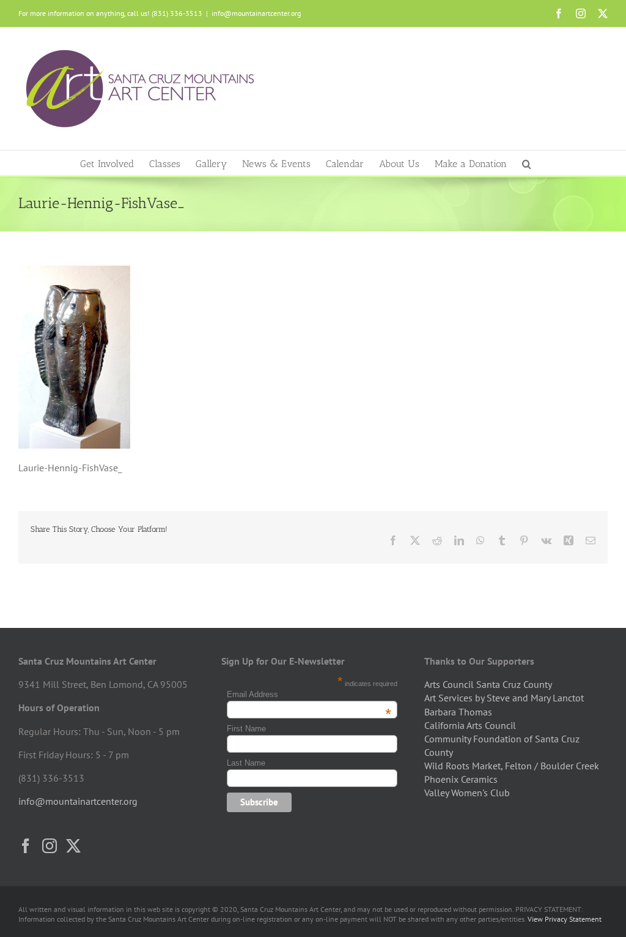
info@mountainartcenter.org (256, 13)
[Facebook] (25, 845)
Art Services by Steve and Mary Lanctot (504, 698)
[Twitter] (73, 845)
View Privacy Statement (565, 919)
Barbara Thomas (458, 712)
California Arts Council (470, 725)
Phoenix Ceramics (461, 779)
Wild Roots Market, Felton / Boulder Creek (511, 766)
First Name (246, 728)
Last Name (246, 762)
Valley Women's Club (467, 792)
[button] (526, 163)
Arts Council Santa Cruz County (488, 684)
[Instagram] (49, 845)
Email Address (309, 694)
